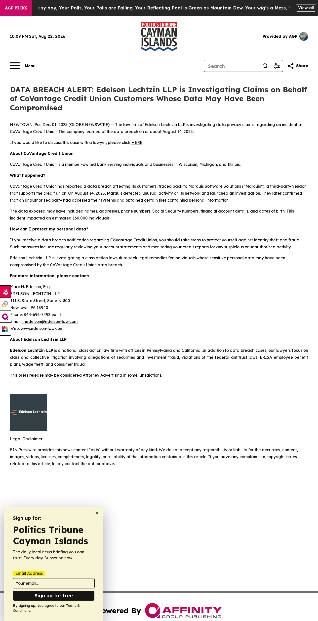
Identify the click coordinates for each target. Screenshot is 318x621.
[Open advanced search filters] (277, 66)
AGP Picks (16, 7)
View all (306, 7)
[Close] (97, 513)
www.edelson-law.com (42, 328)
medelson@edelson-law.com (50, 321)
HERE (136, 142)
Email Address (29, 573)
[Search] (265, 66)
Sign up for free (54, 595)
